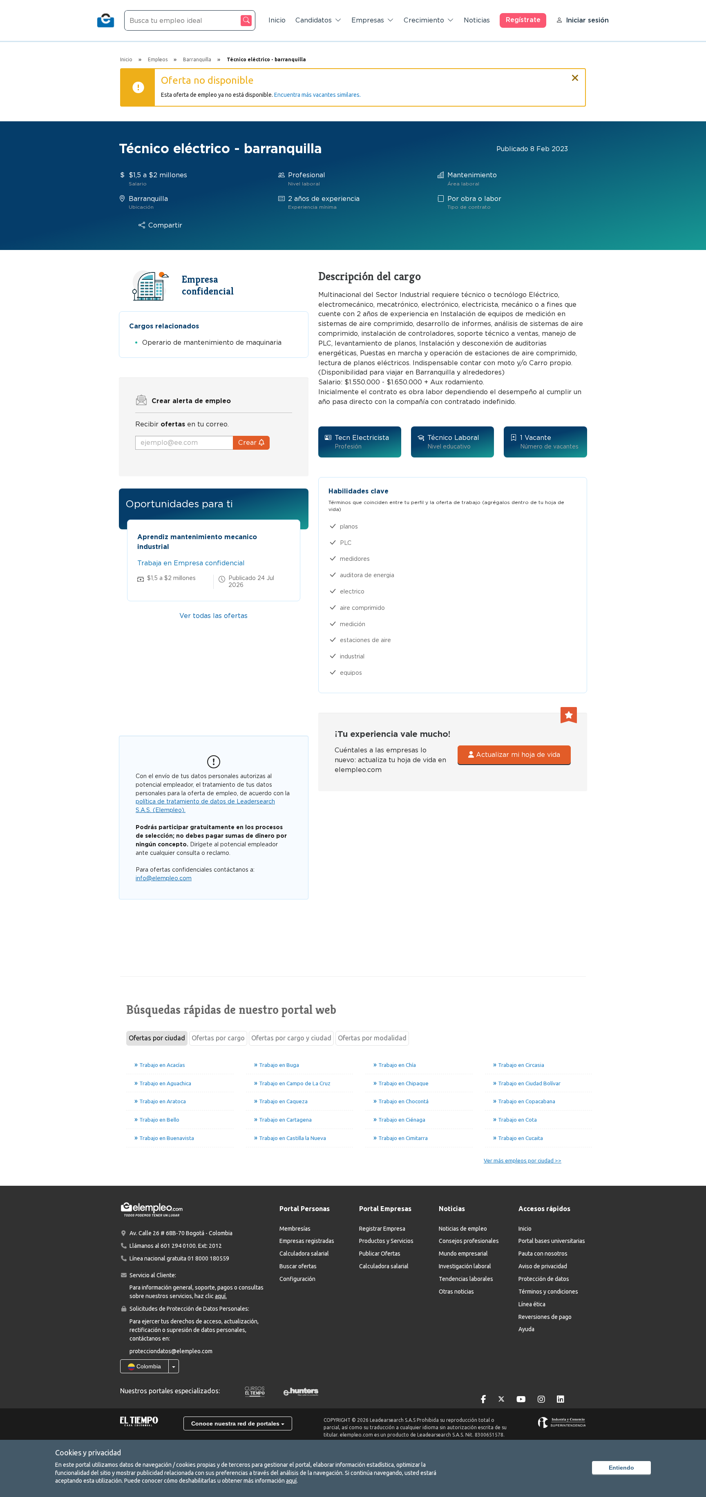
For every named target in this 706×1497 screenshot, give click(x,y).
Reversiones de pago (545, 1317)
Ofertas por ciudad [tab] (157, 1038)
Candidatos (313, 20)
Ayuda (526, 1329)
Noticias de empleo (463, 1228)
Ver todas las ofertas (213, 616)
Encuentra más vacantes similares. (317, 94)
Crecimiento (424, 20)
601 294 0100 (178, 1246)
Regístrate (523, 20)
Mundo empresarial (463, 1253)
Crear (248, 442)
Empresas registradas (306, 1241)
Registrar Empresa (382, 1228)
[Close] (575, 74)
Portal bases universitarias (551, 1241)
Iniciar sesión (587, 20)
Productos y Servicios (386, 1241)
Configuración (297, 1279)
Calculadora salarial (304, 1253)
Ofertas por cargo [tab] (218, 1038)
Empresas (367, 20)
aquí (291, 1480)
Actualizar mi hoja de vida (517, 755)
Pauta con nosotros (542, 1253)
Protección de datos (543, 1279)
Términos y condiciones (548, 1291)
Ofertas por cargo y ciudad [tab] (291, 1038)
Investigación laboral (465, 1266)
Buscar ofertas (298, 1266)
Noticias (477, 20)
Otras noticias (456, 1291)
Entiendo (621, 1467)
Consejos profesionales (469, 1241)
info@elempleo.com (164, 878)
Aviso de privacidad (542, 1266)
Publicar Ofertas (379, 1253)
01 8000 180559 (208, 1258)
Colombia (148, 1366)
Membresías (295, 1228)
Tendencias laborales (466, 1279)
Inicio (277, 20)
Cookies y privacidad (88, 1452)
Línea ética (531, 1304)
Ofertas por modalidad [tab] (372, 1038)
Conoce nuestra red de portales (236, 1423)
